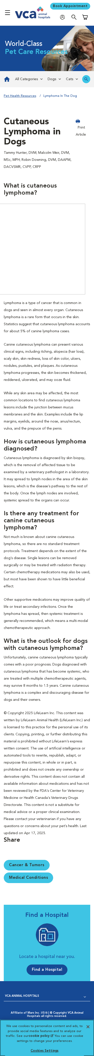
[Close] (87, 1026)
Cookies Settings (44, 1050)
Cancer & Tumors (26, 865)
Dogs (52, 79)
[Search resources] (86, 79)
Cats (69, 79)
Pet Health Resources (20, 96)
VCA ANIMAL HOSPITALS (22, 996)
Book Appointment (70, 6)
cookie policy (41, 1036)
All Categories (26, 79)
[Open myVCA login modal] (63, 17)
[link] (6, 79)
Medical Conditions (28, 878)
